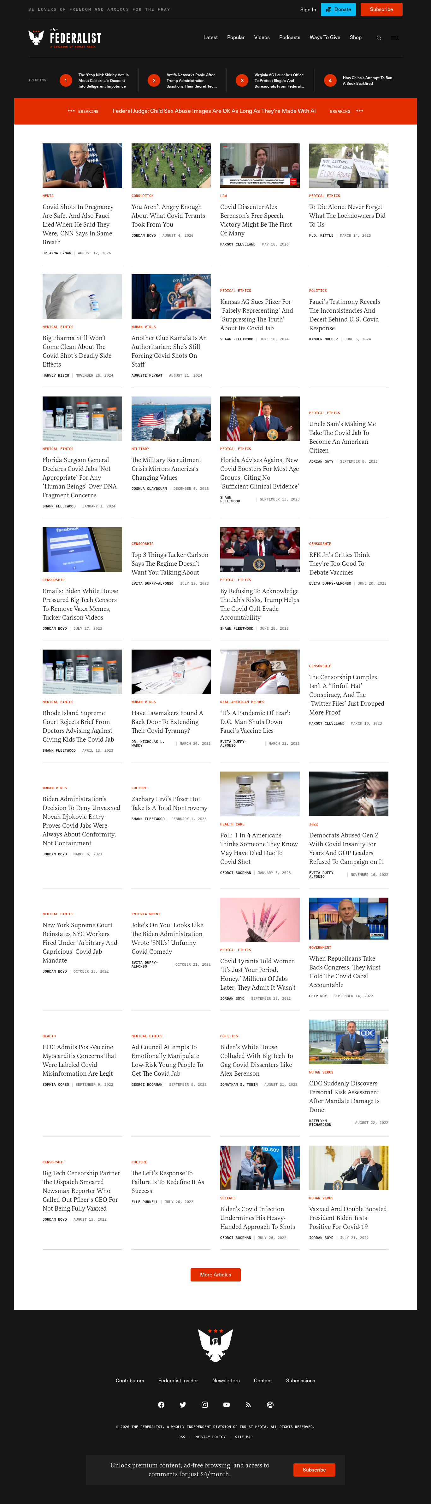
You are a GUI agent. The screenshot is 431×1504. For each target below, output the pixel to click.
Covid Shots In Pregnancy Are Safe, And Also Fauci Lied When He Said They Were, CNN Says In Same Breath (78, 224)
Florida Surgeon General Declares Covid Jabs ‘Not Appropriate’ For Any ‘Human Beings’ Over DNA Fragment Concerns (80, 477)
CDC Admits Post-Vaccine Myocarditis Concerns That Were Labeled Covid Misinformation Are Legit (79, 1060)
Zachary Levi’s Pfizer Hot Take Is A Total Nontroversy (169, 803)
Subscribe (381, 9)
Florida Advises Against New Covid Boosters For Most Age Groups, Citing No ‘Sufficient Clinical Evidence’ (259, 473)
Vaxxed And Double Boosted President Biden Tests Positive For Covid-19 (348, 1218)
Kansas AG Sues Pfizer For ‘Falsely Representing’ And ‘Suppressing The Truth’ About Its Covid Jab (256, 315)
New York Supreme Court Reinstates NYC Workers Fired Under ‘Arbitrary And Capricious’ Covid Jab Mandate (80, 942)
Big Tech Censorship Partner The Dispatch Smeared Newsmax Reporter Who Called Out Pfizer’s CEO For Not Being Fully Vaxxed (81, 1190)
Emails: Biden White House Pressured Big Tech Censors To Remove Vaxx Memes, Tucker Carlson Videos (80, 604)
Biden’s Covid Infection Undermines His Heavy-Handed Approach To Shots (257, 1218)
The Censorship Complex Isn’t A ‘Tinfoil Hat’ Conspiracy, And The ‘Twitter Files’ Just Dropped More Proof (346, 694)
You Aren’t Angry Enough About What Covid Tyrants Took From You (168, 215)
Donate (342, 9)
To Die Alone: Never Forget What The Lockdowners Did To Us (347, 215)
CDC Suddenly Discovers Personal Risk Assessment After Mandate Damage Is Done (344, 1096)
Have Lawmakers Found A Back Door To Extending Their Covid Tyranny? (167, 722)
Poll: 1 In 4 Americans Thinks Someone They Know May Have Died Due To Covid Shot (259, 848)
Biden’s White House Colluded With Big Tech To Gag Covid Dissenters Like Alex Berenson (256, 1060)
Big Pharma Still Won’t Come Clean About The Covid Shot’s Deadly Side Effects (77, 351)
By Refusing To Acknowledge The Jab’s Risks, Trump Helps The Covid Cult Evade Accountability (259, 604)
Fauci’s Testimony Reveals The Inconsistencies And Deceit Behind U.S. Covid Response (344, 315)
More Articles (215, 1274)
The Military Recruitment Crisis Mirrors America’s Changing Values (166, 469)
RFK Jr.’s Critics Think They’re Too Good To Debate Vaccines (339, 563)
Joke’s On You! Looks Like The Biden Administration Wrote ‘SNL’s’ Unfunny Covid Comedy (167, 938)
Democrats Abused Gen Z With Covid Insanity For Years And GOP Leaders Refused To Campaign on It (346, 848)
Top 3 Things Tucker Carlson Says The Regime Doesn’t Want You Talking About (170, 563)
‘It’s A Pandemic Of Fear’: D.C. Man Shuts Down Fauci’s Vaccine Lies (255, 722)
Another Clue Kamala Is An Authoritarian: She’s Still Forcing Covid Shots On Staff (169, 351)
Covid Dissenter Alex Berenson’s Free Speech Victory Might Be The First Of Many (256, 220)
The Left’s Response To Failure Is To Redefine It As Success (168, 1182)
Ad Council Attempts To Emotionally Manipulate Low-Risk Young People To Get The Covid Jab (167, 1060)
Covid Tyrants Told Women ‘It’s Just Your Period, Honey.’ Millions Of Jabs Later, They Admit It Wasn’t (258, 974)
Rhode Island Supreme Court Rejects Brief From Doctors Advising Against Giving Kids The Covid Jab (78, 726)
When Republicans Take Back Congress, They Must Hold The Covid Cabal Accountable (345, 972)
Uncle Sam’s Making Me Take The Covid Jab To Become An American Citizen (342, 437)
